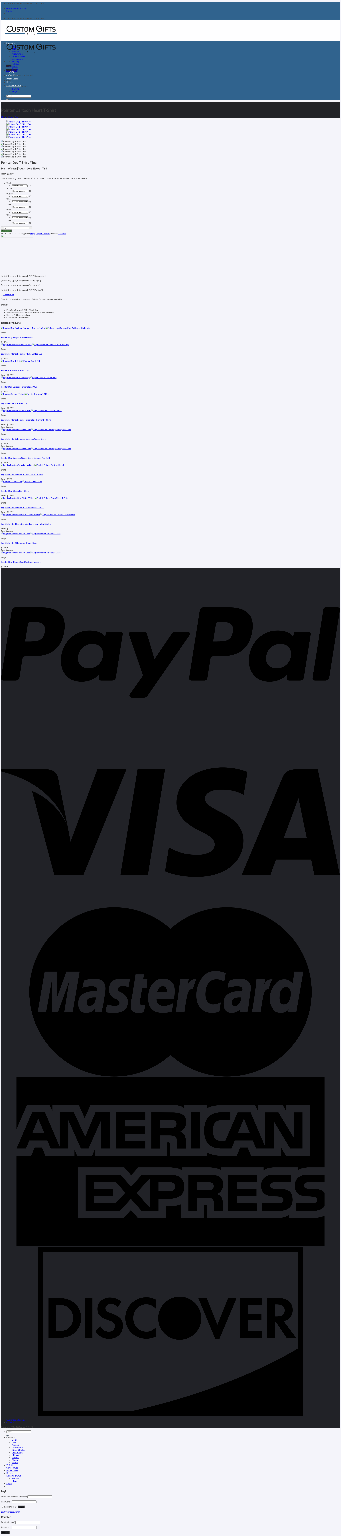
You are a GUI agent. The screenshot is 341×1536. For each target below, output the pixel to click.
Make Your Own (13, 85)
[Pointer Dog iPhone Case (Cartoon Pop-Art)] (30, 552)
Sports (15, 69)
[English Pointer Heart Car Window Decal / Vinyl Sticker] (38, 514)
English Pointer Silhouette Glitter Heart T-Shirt (22, 507)
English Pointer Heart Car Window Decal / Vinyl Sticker (26, 524)
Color (9, 188)
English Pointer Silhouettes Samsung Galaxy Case (23, 439)
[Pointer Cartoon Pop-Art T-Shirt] (21, 361)
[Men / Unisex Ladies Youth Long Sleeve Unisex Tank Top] (20, 185)
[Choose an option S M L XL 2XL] (20, 222)
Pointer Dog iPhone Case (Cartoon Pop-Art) (21, 562)
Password (6, 1501)
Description (8, 294)
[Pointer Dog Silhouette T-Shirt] (21, 481)
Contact (10, 11)
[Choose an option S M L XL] (20, 212)
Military (15, 61)
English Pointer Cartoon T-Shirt (15, 403)
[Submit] (7, 99)
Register (5, 1532)
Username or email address (14, 1496)
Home (4, 117)
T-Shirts (10, 72)
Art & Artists (17, 53)
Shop (10, 117)
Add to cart (6, 231)
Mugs (14, 91)
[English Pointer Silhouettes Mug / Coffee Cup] (35, 344)
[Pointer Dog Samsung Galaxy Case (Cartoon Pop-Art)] (36, 448)
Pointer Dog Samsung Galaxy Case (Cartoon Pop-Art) (25, 458)
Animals (15, 51)
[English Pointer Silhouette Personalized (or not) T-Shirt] (31, 410)
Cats (14, 48)
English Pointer (43, 233)
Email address (8, 1522)
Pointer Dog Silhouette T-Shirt (15, 491)
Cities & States (18, 56)
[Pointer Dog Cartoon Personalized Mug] (29, 377)
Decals (9, 82)
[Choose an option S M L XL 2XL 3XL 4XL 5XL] (20, 201)
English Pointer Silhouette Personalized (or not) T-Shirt (26, 419)
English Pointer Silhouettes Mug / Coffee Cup (21, 353)
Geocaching (17, 59)
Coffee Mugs (12, 75)
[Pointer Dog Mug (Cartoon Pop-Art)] (46, 328)
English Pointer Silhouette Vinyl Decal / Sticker (22, 474)
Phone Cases (12, 78)
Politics (15, 64)
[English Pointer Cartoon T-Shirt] (24, 394)
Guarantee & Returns (16, 8)
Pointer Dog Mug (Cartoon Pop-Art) (17, 337)
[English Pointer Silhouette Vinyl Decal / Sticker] (32, 465)
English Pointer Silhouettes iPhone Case (19, 543)
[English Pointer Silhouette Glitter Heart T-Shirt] (34, 498)
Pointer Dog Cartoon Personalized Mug (19, 386)
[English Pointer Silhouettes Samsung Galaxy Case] (36, 429)
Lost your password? (10, 1511)
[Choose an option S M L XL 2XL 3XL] (20, 207)
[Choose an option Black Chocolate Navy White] (20, 191)
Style (9, 183)
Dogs (14, 46)
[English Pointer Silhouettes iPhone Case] (30, 533)
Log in (21, 1507)
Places (15, 66)
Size (8, 199)
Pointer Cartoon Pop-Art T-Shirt (16, 370)
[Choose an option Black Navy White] (20, 196)
